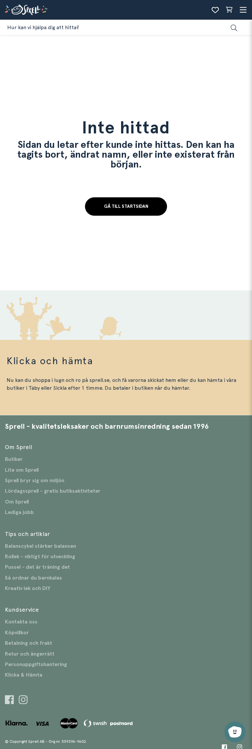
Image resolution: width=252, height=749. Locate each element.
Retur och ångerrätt (29, 654)
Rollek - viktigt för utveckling (40, 556)
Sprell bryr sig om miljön (34, 480)
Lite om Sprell (22, 470)
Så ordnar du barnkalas (33, 578)
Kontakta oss (21, 621)
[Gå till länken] (9, 700)
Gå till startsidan (126, 206)
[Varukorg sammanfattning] (229, 9)
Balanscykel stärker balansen (40, 546)
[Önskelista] (215, 9)
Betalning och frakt (28, 643)
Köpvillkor (17, 632)
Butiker (14, 459)
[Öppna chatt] (234, 731)
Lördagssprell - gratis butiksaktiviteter (52, 491)
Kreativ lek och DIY (27, 588)
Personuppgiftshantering (36, 664)
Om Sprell (17, 501)
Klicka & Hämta (23, 675)
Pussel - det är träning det (37, 567)
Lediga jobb (19, 512)
